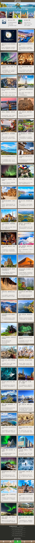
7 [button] (21, 16)
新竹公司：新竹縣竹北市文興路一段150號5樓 (17, 529)
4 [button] (17, 16)
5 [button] (18, 16)
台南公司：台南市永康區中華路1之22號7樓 (17, 533)
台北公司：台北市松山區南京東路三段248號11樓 (17, 527)
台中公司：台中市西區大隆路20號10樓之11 (17, 531)
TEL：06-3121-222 (13, 534)
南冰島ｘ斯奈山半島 (27, 22)
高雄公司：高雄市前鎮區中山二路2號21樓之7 (17, 535)
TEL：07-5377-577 (13, 536)
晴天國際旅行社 (17, 1)
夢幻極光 (26, 20)
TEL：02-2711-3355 (13, 528)
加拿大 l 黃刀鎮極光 (27, 25)
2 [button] (16, 27)
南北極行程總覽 (10, 24)
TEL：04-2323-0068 (13, 532)
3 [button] (16, 16)
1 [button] (13, 16)
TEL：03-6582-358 (13, 530)
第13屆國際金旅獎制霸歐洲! (12, 22)
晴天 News (10, 20)
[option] (17, 10)
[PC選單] (1, 1)
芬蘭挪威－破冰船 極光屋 (28, 24)
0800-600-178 (21, 526)
